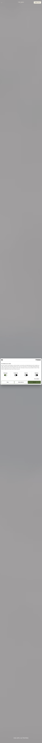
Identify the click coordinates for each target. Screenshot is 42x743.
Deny (8, 382)
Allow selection (21, 382)
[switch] (15, 375)
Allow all (34, 382)
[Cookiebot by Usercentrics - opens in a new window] (36, 360)
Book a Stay (37, 2)
